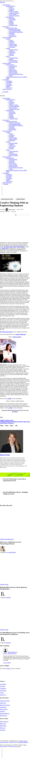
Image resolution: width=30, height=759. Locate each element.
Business (11, 116)
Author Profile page (20, 334)
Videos (11, 169)
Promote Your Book (5, 700)
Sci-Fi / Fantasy (13, 107)
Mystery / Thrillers (13, 105)
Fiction (11, 101)
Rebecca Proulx (11, 209)
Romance (11, 103)
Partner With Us (4, 709)
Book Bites (12, 161)
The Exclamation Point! (15, 124)
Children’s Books (13, 118)
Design (6, 421)
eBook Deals (3, 725)
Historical (11, 148)
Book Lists (12, 162)
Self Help (11, 117)
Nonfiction (11, 102)
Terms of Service (4, 742)
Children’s (11, 144)
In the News (12, 128)
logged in (8, 668)
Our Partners (3, 690)
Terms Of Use (12, 742)
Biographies (12, 112)
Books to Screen (13, 165)
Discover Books (7, 156)
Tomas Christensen (9, 423)
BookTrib (8, 597)
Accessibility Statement (22, 742)
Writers (8, 150)
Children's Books (20, 199)
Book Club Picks (13, 166)
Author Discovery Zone (7, 199)
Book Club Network (5, 705)
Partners (8, 180)
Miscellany (12, 126)
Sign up (16, 410)
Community (6, 173)
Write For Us (9, 181)
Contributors (9, 178)
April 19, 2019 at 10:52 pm (9, 653)
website (9, 398)
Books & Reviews (10, 99)
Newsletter (5, 184)
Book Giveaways (7, 182)
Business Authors (13, 143)
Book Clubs (3, 723)
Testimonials (3, 707)
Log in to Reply (7, 662)
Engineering (11, 421)
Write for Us (3, 694)
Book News (6, 120)
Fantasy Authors (13, 139)
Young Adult (12, 113)
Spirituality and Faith (14, 109)
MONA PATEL (17, 337)
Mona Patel (5, 248)
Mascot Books (20, 246)
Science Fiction (13, 137)
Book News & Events (11, 121)
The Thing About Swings (10, 246)
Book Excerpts (12, 163)
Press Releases (12, 129)
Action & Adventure (14, 106)
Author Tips (3, 703)
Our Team (8, 177)
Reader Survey (3, 715)
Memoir (11, 114)
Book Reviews (6, 98)
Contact (2, 692)
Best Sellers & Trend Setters (16, 125)
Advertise (2, 711)
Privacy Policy (23, 741)
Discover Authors (7, 131)
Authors (8, 132)
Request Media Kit (4, 713)
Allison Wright (11, 652)
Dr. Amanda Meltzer (11, 552)
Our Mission (9, 175)
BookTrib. (2, 2)
